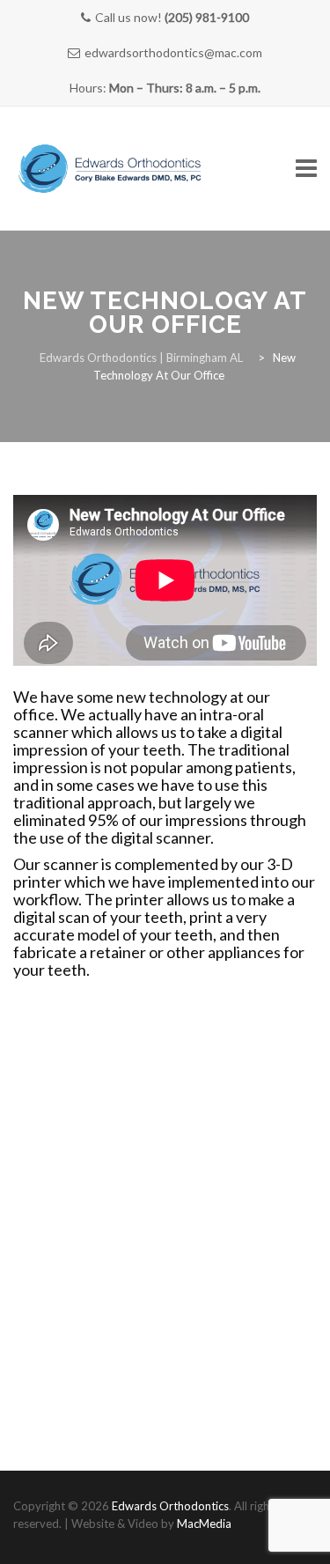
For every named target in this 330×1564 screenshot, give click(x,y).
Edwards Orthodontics (170, 1506)
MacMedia (204, 1523)
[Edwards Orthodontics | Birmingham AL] (110, 169)
